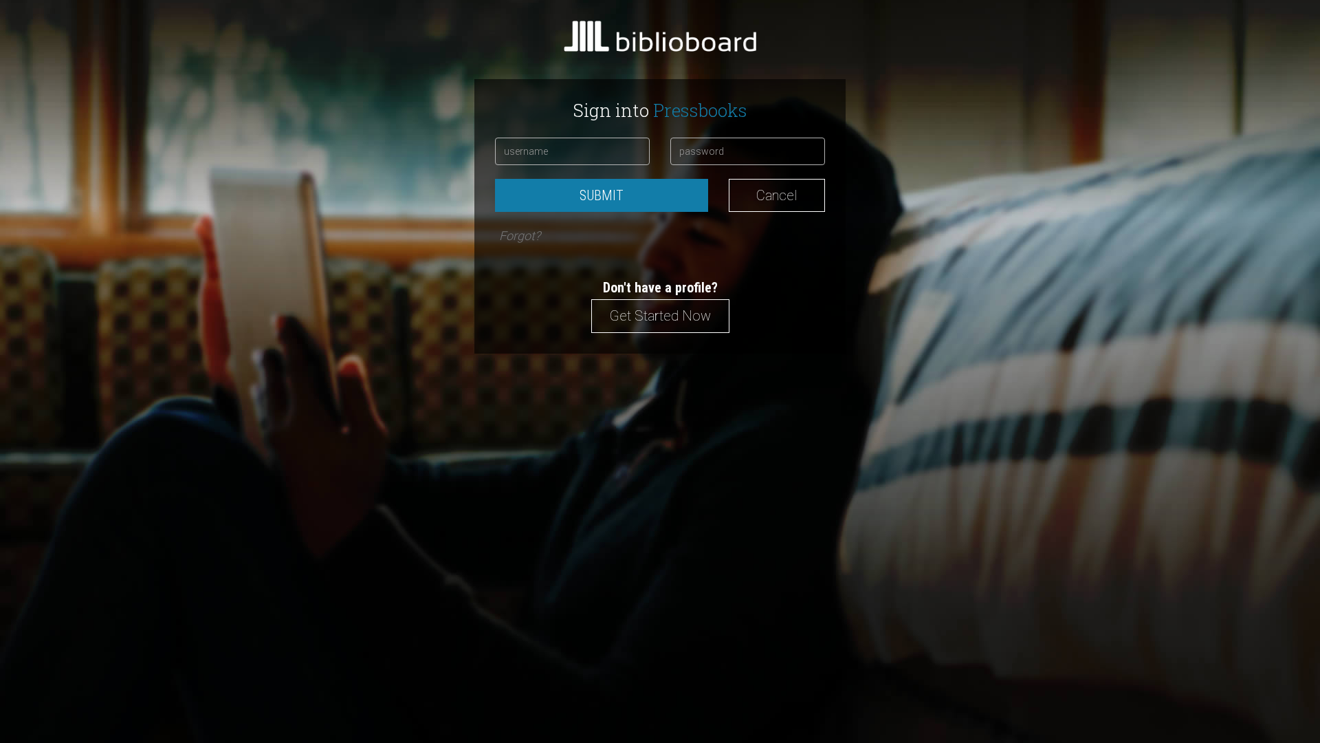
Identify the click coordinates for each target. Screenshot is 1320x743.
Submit (602, 195)
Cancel (777, 195)
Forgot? (519, 235)
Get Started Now (660, 316)
